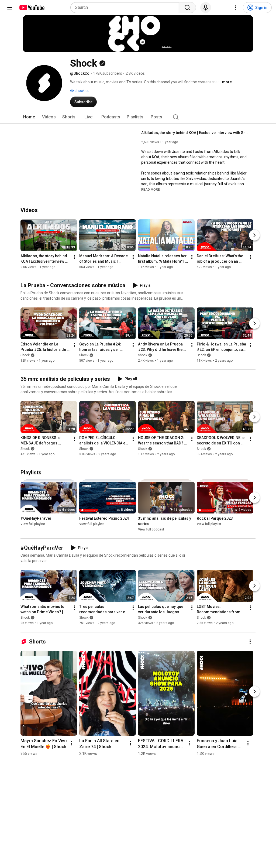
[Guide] (9, 7)
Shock (25, 355)
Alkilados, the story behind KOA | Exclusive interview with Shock (195, 133)
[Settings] (235, 7)
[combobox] (126, 7)
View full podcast (151, 529)
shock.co (81, 90)
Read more (150, 189)
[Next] (254, 235)
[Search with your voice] (205, 7)
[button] (150, 189)
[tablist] (138, 117)
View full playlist (32, 524)
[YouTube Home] (31, 7)
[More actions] (74, 257)
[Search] (187, 7)
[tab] (29, 117)
